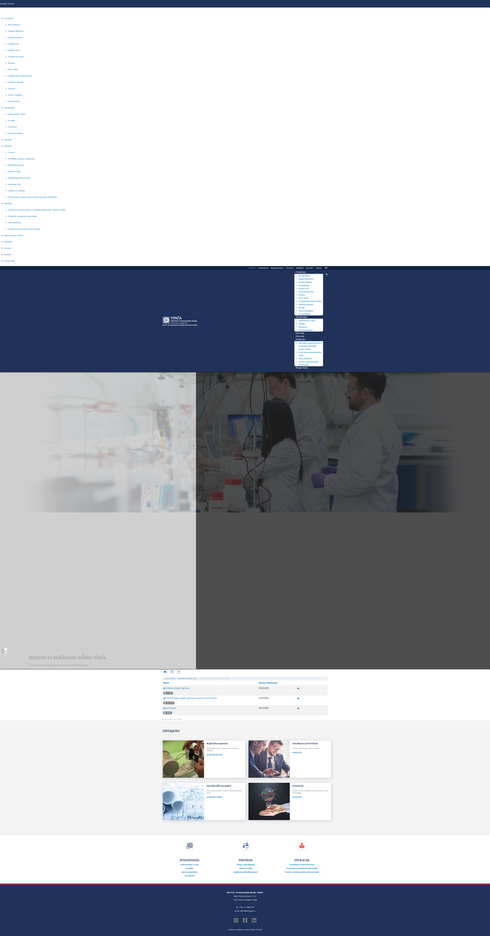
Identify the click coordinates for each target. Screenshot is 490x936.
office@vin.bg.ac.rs (247, 754)
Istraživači (12, 126)
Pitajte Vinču (9, 261)
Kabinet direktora (15, 31)
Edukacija (8, 203)
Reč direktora (14, 24)
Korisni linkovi (14, 101)
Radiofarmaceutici (16, 165)
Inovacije (8, 139)
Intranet (7, 248)
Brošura (11, 63)
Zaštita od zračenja (16, 190)
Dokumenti (263, 268)
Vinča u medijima (15, 95)
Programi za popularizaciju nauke (22, 216)
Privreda (8, 146)
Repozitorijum (277, 268)
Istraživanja (9, 107)
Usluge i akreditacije (245, 708)
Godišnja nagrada (15, 82)
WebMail (299, 268)
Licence (11, 152)
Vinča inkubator (14, 222)
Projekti (11, 120)
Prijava (319, 268)
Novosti (11, 88)
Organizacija (13, 44)
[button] (325, 274)
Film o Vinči (13, 69)
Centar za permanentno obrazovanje (24, 229)
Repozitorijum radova (13, 235)
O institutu (8, 18)
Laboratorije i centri (16, 114)
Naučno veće (13, 50)
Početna (252, 268)
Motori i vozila (14, 171)
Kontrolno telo (14, 184)
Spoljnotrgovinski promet (19, 178)
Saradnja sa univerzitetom (302, 708)
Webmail (8, 241)
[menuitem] (301, 272)
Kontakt (7, 254)
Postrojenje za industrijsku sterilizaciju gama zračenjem (32, 197)
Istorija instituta (15, 37)
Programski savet (16, 56)
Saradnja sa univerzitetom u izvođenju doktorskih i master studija (36, 209)
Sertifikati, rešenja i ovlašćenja (21, 158)
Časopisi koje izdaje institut (20, 75)
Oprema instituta (15, 133)
